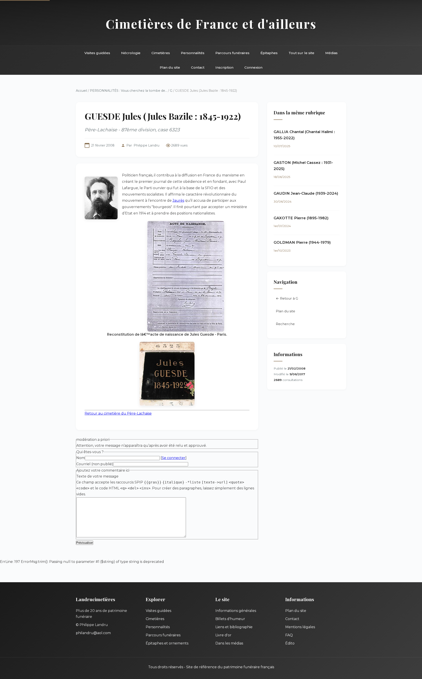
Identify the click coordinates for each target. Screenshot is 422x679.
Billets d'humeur (230, 619)
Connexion (253, 67)
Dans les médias (229, 643)
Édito (290, 643)
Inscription (224, 67)
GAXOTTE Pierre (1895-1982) (301, 218)
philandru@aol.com (93, 633)
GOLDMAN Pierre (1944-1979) (302, 242)
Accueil (81, 91)
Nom (80, 458)
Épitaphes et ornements (167, 643)
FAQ (289, 635)
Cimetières (160, 53)
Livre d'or (223, 635)
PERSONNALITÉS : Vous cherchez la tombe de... (128, 91)
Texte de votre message (97, 476)
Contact (197, 67)
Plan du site (170, 67)
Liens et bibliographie (234, 627)
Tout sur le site (301, 53)
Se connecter (174, 458)
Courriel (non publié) (94, 464)
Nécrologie (130, 53)
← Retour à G (287, 298)
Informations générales (235, 611)
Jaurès (178, 200)
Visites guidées (97, 53)
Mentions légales (300, 627)
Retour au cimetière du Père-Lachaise (118, 413)
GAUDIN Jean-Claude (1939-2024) (306, 193)
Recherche (285, 324)
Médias (331, 53)
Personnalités (192, 53)
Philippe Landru (146, 145)
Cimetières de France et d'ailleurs (211, 23)
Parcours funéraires (232, 53)
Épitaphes (269, 53)
